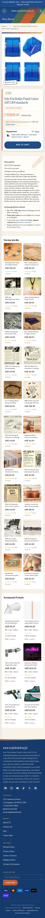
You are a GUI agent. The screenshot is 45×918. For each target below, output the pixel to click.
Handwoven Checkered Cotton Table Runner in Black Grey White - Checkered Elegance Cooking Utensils (12, 471)
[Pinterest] (35, 788)
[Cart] (41, 11)
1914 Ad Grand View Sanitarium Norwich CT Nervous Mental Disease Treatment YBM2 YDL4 (31, 471)
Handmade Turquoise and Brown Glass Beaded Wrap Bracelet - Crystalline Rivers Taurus (12, 575)
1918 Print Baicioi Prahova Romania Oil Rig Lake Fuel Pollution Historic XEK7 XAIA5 (32, 540)
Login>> (13, 639)
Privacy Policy (8, 851)
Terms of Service (10, 856)
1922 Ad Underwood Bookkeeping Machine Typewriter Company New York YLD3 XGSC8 (12, 367)
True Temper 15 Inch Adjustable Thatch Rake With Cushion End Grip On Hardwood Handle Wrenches (32, 622)
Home (4, 26)
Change (37, 131)
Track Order (8, 836)
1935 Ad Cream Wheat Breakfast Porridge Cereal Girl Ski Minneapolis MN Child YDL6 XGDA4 (12, 540)
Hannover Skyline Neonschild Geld (31, 664)
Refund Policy (8, 847)
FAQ (4, 831)
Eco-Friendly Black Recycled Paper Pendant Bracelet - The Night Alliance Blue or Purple (12, 402)
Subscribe (10, 883)
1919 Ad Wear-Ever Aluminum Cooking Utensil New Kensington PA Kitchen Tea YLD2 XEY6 (31, 367)
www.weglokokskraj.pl (22, 10)
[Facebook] (5, 788)
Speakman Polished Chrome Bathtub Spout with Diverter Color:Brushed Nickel (12, 622)
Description (9, 162)
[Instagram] (11, 788)
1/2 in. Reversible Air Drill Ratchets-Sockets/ (12, 706)
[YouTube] (17, 788)
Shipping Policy (9, 860)
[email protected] (24, 222)
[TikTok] (23, 788)
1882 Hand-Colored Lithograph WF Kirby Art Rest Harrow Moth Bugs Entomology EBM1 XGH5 (31, 402)
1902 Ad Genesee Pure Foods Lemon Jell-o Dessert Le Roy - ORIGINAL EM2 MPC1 (12, 505)
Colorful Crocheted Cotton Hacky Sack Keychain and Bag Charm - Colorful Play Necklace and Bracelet (32, 575)
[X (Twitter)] (29, 788)
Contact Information (11, 864)
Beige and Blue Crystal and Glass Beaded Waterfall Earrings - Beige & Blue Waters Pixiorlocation (31, 436)
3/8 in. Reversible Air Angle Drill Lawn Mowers (12, 664)
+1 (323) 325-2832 (10, 806)
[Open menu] (4, 11)
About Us (6, 823)
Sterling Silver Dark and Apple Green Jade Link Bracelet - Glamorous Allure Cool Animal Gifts (12, 264)
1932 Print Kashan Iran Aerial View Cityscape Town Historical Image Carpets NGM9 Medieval (11, 333)
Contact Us (7, 827)
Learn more (10, 124)
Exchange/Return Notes (14, 207)
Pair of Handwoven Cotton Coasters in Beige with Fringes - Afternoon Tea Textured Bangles (31, 264)
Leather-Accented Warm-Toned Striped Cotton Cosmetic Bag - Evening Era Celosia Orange (31, 505)
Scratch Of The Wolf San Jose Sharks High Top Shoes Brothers (32, 706)
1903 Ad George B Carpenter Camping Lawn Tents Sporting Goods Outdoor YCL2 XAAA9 (12, 436)
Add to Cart (23, 145)
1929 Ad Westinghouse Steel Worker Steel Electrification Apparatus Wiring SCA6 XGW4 (12, 298)
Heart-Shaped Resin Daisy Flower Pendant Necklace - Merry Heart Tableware (31, 298)
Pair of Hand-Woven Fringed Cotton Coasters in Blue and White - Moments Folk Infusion (32, 333)
